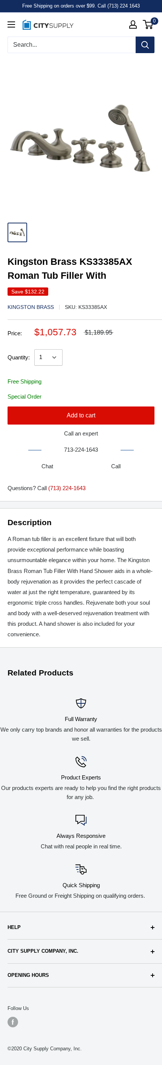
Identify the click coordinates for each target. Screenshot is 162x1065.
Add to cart (81, 415)
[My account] (133, 24)
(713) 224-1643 (67, 488)
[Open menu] (11, 24)
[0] (148, 24)
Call (116, 466)
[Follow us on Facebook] (13, 1022)
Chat (47, 466)
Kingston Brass (31, 307)
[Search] (145, 45)
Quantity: (19, 357)
